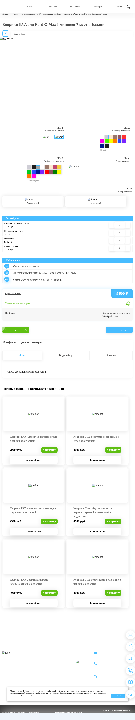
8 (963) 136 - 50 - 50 (111, 665)
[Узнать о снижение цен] (130, 634)
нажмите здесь (28, 695)
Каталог (30, 6)
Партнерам (97, 6)
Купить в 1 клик (33, 460)
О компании (52, 6)
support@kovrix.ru (110, 653)
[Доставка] (130, 658)
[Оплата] (130, 646)
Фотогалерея (75, 6)
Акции (70, 653)
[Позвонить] (130, 670)
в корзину (49, 449)
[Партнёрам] (130, 694)
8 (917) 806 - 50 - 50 (111, 661)
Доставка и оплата (52, 657)
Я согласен (118, 695)
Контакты (119, 6)
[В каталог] (130, 682)
